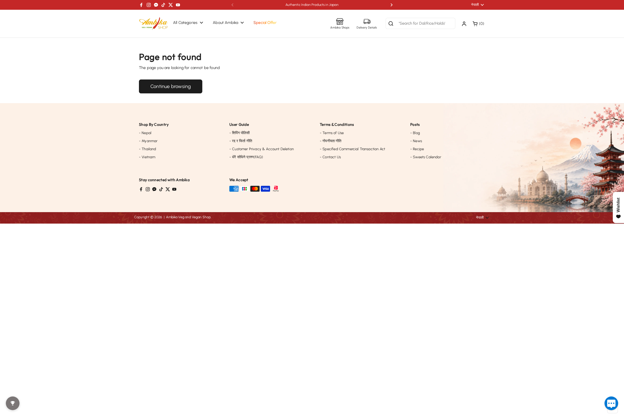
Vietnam (147, 157)
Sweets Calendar (425, 157)
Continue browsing (170, 86)
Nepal (145, 133)
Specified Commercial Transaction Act (352, 149)
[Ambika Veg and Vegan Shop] (153, 24)
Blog (415, 133)
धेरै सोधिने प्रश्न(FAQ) (246, 157)
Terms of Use (332, 133)
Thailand (147, 149)
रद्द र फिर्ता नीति (240, 141)
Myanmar (148, 141)
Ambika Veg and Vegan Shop (188, 217)
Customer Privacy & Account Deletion (261, 149)
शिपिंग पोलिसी (239, 133)
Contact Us (330, 157)
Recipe (417, 149)
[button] (479, 24)
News (416, 141)
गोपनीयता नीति (330, 141)
